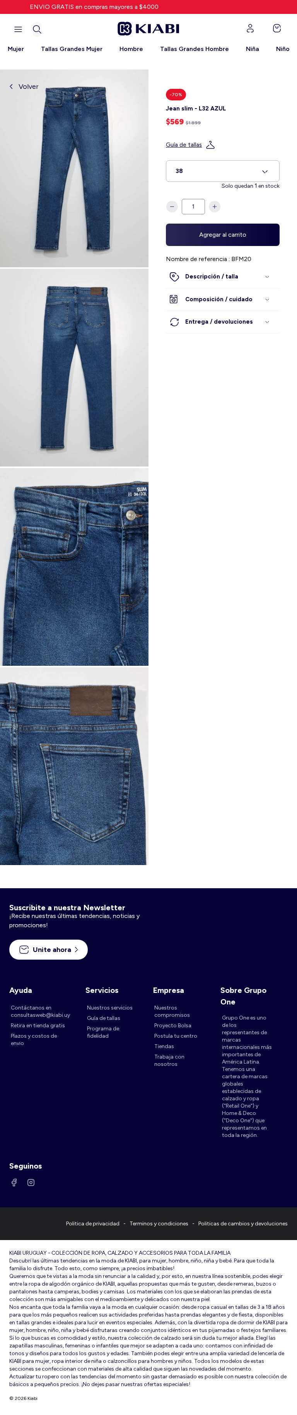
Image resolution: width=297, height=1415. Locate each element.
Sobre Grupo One (243, 991)
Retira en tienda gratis (38, 1025)
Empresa (168, 990)
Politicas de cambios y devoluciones (243, 1223)
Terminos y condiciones (159, 1223)
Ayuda (20, 990)
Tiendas (164, 1046)
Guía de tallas (184, 144)
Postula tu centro (175, 1036)
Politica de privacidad (92, 1223)
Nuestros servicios (110, 1007)
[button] (37, 29)
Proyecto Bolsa (172, 1025)
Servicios (101, 990)
